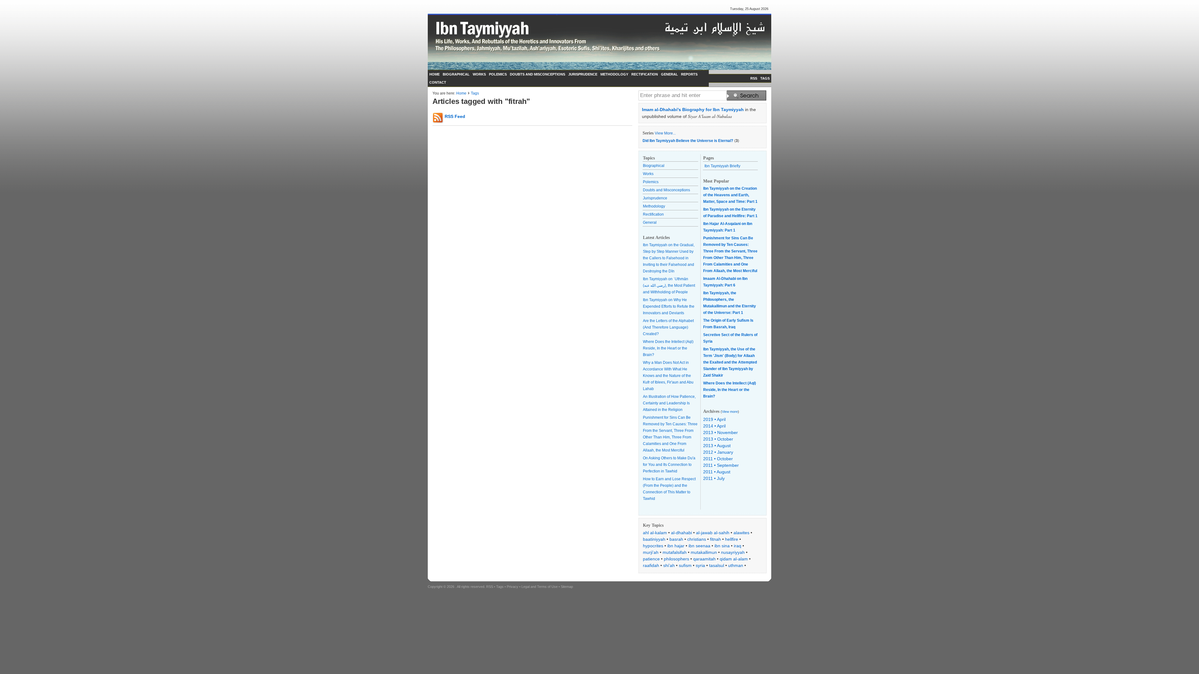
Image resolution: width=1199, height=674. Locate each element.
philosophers (676, 558)
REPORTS (689, 74)
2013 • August (717, 445)
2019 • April (714, 419)
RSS (753, 78)
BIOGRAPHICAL (456, 74)
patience (651, 558)
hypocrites (653, 545)
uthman (735, 565)
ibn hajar (675, 545)
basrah (676, 539)
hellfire (731, 539)
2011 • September (721, 465)
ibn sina (722, 545)
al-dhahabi (681, 532)
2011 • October (718, 458)
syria (700, 565)
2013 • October (718, 439)
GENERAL (669, 74)
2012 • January (718, 452)
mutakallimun (704, 552)
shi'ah (669, 565)
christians (696, 539)
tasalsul (716, 565)
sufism (685, 565)
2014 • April (714, 425)
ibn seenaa (699, 545)
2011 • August (716, 471)
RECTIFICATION (644, 74)
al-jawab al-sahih (712, 532)
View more (730, 411)
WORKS (479, 74)
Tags (475, 93)
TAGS (765, 78)
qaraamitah (704, 558)
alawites (741, 532)
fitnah (715, 539)
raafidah (651, 565)
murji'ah (651, 552)
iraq (737, 545)
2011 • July (714, 478)
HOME (434, 74)
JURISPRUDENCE (582, 74)
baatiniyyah (654, 539)
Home (461, 93)
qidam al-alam (734, 558)
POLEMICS (498, 74)
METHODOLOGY (614, 74)
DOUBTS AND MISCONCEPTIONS (537, 74)
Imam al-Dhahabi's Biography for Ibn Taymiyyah (693, 109)
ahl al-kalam (655, 532)
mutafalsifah (675, 552)
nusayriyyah (733, 552)
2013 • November (720, 432)
